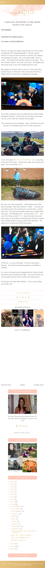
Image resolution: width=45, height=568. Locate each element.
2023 (12, 486)
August (15, 514)
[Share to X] (17, 297)
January (16, 528)
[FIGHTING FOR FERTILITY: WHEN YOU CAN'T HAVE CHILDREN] (15, 465)
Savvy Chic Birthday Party (20, 537)
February (16, 526)
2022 (12, 489)
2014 (12, 546)
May (14, 519)
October (16, 509)
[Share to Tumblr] (25, 297)
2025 (12, 481)
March (15, 524)
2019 (12, 496)
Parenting (25, 293)
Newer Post (6, 385)
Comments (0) (23, 301)
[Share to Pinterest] (23, 297)
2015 (12, 543)
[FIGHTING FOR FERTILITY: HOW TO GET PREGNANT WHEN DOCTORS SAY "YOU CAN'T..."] (15, 450)
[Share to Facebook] (20, 297)
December (16, 506)
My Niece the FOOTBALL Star (24, 160)
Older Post (39, 385)
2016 (12, 504)
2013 (12, 548)
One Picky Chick (15, 563)
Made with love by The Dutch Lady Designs (28, 564)
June (14, 516)
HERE (20, 164)
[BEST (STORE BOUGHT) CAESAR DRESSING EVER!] (29, 465)
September (17, 511)
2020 (12, 494)
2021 (12, 491)
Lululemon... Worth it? (18, 540)
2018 (12, 499)
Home (22, 385)
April (14, 521)
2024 (12, 484)
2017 (12, 501)
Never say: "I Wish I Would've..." (22, 535)
